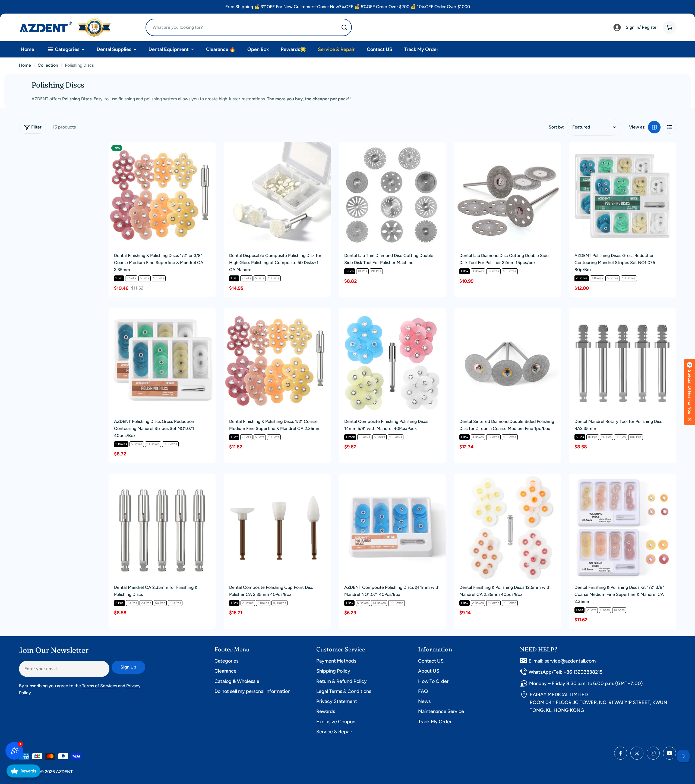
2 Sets (131, 278)
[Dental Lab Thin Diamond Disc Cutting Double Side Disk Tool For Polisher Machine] (392, 195)
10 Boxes (509, 271)
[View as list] (669, 127)
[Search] (344, 27)
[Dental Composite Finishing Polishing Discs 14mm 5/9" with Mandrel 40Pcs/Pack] (392, 361)
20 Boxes (170, 444)
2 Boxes (581, 278)
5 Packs (379, 437)
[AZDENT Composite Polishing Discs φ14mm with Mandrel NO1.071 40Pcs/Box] (392, 527)
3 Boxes (478, 271)
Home (25, 65)
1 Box (464, 271)
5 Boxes (493, 271)
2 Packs (364, 437)
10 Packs (395, 437)
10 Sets (158, 278)
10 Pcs (362, 271)
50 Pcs (620, 437)
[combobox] (249, 27)
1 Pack (350, 437)
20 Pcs (376, 271)
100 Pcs (636, 437)
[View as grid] (654, 127)
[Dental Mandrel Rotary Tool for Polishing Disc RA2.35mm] (622, 361)
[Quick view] (207, 153)
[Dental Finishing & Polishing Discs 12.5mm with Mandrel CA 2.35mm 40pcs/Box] (507, 527)
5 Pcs (350, 271)
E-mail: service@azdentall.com (562, 661)
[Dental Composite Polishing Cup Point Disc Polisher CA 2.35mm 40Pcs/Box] (277, 527)
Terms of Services (99, 685)
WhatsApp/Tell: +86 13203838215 (565, 672)
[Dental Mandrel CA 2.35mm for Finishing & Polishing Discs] (162, 527)
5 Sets (144, 278)
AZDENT (64, 771)
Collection (48, 65)
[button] (689, 392)
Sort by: (556, 127)
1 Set (119, 278)
